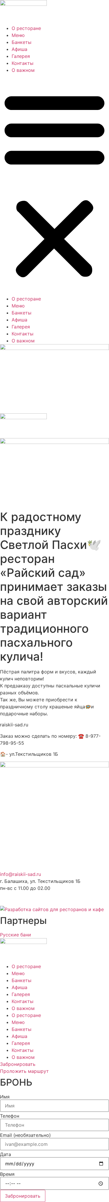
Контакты (22, 63)
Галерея (21, 56)
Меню (18, 35)
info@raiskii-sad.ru (20, 874)
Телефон (9, 1116)
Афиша (19, 49)
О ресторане (26, 28)
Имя (5, 1096)
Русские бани (15, 935)
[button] (54, 184)
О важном (23, 70)
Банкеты (21, 42)
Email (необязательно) (25, 1135)
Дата (5, 1154)
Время (7, 1174)
